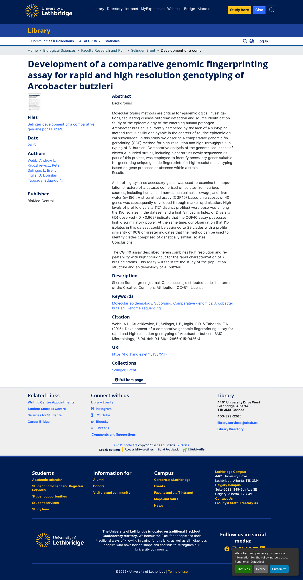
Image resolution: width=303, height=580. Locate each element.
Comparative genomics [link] (192, 303)
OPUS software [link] (125, 445)
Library (98, 8)
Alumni (98, 480)
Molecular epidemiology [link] (132, 303)
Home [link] (33, 50)
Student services (45, 503)
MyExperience (153, 8)
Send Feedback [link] (168, 449)
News (158, 505)
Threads (102, 428)
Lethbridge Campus (230, 472)
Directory (115, 8)
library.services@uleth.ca (237, 423)
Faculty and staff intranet (173, 492)
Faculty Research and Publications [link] (103, 50)
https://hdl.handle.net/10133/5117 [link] (139, 354)
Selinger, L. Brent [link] (42, 170)
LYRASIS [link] (182, 445)
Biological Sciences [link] (59, 50)
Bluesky (101, 421)
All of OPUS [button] (88, 41)
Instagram (104, 409)
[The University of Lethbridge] (60, 540)
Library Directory (230, 429)
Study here (40, 509)
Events (159, 486)
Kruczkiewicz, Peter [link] (44, 165)
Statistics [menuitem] (112, 41)
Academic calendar (47, 480)
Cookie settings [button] (109, 449)
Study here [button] (239, 10)
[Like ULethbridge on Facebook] (226, 548)
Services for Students (45, 415)
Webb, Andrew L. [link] (42, 160)
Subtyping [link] (162, 303)
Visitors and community (111, 492)
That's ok (243, 569)
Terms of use (178, 571)
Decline (261, 569)
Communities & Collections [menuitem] (52, 41)
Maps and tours (166, 499)
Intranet (131, 8)
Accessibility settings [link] (139, 449)
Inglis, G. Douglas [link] (42, 175)
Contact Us (224, 498)
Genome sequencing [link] (144, 308)
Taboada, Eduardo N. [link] (45, 180)
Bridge (189, 8)
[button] (271, 9)
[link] (67, 127)
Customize (279, 569)
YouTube (103, 415)
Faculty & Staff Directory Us (236, 503)
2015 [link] (32, 145)
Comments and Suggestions (114, 434)
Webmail (174, 8)
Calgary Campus (228, 485)
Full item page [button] (130, 379)
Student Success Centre (47, 409)
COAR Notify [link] (196, 449)
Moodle (204, 8)
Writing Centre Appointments (51, 402)
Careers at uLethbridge (172, 480)
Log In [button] (263, 41)
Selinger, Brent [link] (143, 50)
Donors (98, 486)
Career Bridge (39, 421)
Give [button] (259, 10)
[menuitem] (89, 41)
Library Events (102, 402)
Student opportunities (49, 496)
